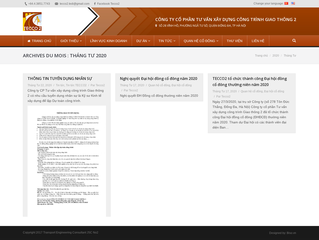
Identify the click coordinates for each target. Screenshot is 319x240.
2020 (276, 55)
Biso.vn (291, 233)
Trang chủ (261, 55)
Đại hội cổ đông (182, 85)
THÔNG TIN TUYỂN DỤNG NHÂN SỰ (60, 78)
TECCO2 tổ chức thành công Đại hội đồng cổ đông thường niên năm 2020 (250, 81)
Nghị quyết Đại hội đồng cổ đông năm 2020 (158, 78)
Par (98, 85)
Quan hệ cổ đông (159, 85)
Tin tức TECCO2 (76, 85)
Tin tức (60, 85)
